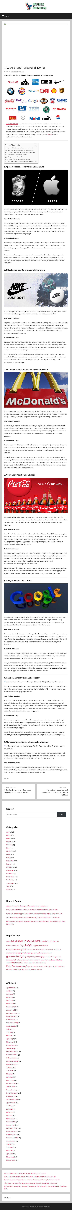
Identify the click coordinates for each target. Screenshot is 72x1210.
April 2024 (9, 1077)
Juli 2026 (9, 991)
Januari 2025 (10, 1048)
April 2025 (9, 1039)
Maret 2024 (10, 1080)
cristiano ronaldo (12, 945)
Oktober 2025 (11, 1019)
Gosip (8, 854)
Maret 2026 (10, 1003)
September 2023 (12, 1099)
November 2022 (11, 1131)
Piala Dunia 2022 (16, 966)
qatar (30, 966)
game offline (48, 953)
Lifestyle (9, 867)
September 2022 (12, 1138)
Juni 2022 (9, 1147)
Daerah (8, 842)
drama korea (38, 950)
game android (13, 953)
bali (14, 941)
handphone (57, 957)
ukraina (9, 969)
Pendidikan (10, 877)
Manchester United (55, 960)
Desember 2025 (11, 1013)
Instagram (21, 960)
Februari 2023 (11, 1122)
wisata (27, 969)
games (38, 957)
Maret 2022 (10, 1157)
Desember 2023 (11, 1090)
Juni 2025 (9, 1032)
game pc (29, 957)
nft (26, 963)
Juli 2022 (9, 1144)
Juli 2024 (9, 1067)
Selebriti (9, 880)
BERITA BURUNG (12, 124)
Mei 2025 (9, 1035)
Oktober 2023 (11, 1096)
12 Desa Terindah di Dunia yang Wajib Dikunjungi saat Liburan (27, 906)
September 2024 (12, 1061)
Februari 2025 (11, 1045)
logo (49, 134)
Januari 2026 (10, 1010)
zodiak (39, 969)
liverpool (44, 960)
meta (8, 963)
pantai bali (32, 963)
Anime (8, 832)
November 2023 (11, 1093)
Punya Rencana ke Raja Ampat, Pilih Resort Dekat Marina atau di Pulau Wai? (32, 910)
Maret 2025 (10, 1042)
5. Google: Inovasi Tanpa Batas (15, 157)
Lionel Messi (35, 960)
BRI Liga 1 (54, 941)
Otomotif (9, 873)
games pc (47, 957)
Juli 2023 (9, 1106)
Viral (7, 886)
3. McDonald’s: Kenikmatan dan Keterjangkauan (20, 152)
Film (7, 848)
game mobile (37, 953)
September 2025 (12, 1023)
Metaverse (17, 963)
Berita (8, 835)
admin (22, 71)
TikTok (55, 966)
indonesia (11, 960)
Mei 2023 (9, 1112)
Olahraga (9, 870)
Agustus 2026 (11, 988)
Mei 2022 (9, 1150)
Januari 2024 (10, 1087)
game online (15, 956)
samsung (48, 966)
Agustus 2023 (11, 1103)
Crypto (26, 945)
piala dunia (40, 963)
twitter (61, 966)
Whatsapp (19, 969)
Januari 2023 (10, 1125)
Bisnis (8, 838)
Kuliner (8, 864)
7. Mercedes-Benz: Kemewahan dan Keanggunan (21, 161)
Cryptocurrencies (40, 945)
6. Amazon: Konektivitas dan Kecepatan (18, 159)
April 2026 (9, 1000)
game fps (25, 953)
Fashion (9, 845)
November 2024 (11, 1055)
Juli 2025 (9, 1029)
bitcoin (45, 941)
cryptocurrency (16, 949)
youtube (33, 969)
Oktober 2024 (11, 1058)
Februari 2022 (11, 1160)
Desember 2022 (11, 1128)
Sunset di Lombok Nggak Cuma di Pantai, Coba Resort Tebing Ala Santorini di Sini (34, 914)
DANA (29, 949)
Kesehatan (10, 861)
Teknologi (9, 883)
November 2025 (11, 1016)
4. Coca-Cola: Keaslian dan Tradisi (16, 154)
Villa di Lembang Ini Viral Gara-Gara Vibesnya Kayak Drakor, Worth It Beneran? (32, 917)
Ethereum (49, 950)
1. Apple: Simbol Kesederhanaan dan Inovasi (19, 148)
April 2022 (9, 1154)
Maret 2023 (10, 1118)
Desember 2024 (11, 1051)
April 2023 (9, 1115)
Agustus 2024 (11, 1064)
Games (8, 851)
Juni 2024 (9, 1071)
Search (61, 814)
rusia (40, 966)
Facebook (57, 949)
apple (8, 941)
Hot (8, 778)
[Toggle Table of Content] (34, 145)
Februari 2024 (11, 1083)
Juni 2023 (9, 1109)
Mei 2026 (9, 997)
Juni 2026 (9, 994)
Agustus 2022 (11, 1141)
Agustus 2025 (11, 1026)
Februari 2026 (11, 1007)
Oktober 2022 (11, 1134)
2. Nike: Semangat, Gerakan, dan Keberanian (19, 150)
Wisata (8, 889)
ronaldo (35, 966)
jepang (28, 960)
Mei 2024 (9, 1074)
